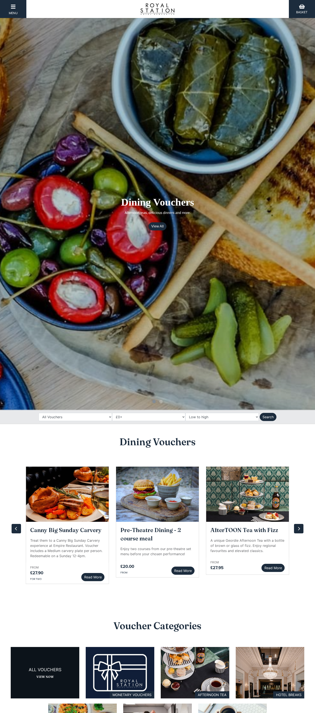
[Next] (298, 528)
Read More (183, 571)
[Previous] (16, 528)
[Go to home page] (157, 9)
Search (268, 417)
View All (157, 226)
